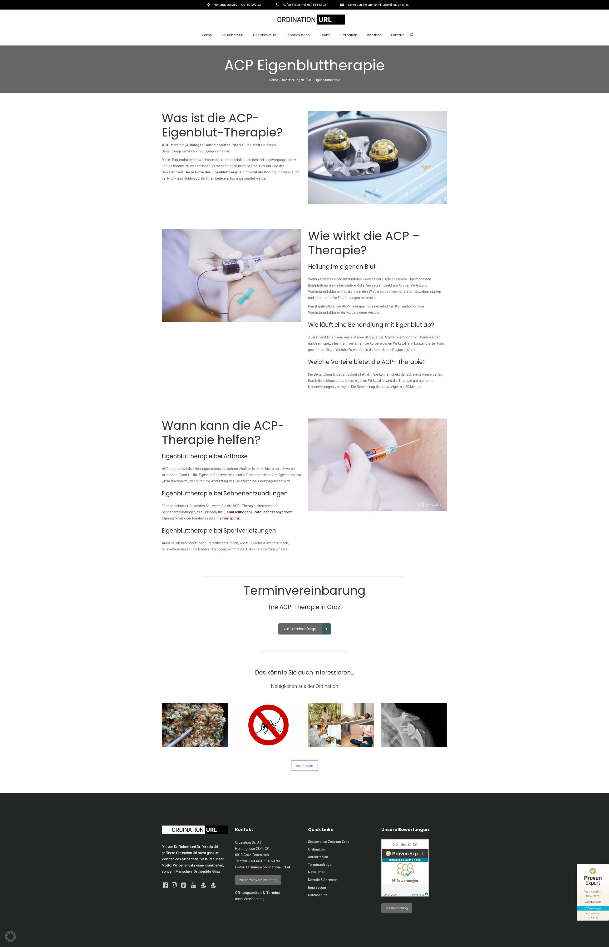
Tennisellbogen (238, 512)
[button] (10, 936)
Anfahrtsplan (318, 857)
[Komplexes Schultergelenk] (414, 725)
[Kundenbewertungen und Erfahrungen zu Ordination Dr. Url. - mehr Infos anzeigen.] (405, 895)
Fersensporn (228, 518)
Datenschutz (317, 895)
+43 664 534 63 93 (264, 861)
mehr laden (304, 765)
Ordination (316, 849)
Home (273, 80)
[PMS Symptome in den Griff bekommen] (341, 725)
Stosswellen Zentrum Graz (328, 842)
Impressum (317, 887)
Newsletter (316, 872)
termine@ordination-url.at (268, 867)
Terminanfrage (319, 864)
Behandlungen (293, 80)
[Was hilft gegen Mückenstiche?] (268, 725)
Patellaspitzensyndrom (273, 512)
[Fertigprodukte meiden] (195, 725)
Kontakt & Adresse (322, 880)
